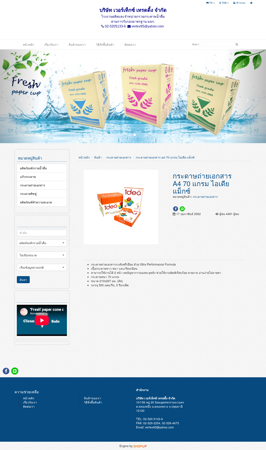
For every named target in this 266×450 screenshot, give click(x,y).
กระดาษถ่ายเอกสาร (32, 185)
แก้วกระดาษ (28, 177)
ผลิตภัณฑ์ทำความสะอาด (36, 202)
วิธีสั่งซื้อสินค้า (105, 44)
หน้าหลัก (28, 44)
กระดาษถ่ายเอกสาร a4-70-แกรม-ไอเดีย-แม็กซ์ (165, 157)
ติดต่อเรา (130, 44)
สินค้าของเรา (77, 44)
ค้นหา (23, 280)
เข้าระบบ (240, 2)
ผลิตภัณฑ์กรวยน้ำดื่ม (33, 168)
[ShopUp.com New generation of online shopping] (140, 446)
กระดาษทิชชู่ (28, 194)
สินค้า (98, 157)
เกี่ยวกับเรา (51, 44)
